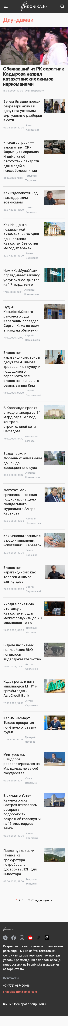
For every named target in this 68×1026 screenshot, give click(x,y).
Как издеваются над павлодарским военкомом (20, 197)
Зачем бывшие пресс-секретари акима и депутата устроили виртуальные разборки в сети (22, 110)
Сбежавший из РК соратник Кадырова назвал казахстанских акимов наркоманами (33, 76)
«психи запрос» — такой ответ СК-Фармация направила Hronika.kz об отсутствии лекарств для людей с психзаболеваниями (21, 157)
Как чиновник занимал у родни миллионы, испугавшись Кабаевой (22, 540)
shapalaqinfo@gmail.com (20, 991)
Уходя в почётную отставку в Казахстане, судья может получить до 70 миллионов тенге (22, 613)
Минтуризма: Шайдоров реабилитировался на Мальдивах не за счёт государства (21, 763)
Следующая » (41, 900)
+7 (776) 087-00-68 (16, 985)
